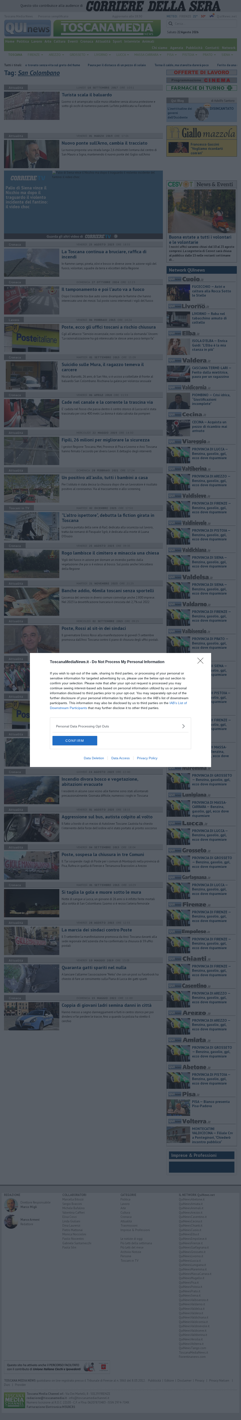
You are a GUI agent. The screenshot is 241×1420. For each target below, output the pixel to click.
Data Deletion (94, 758)
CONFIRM (74, 741)
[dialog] (120, 710)
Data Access (120, 758)
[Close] (201, 662)
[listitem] (120, 726)
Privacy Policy (147, 758)
